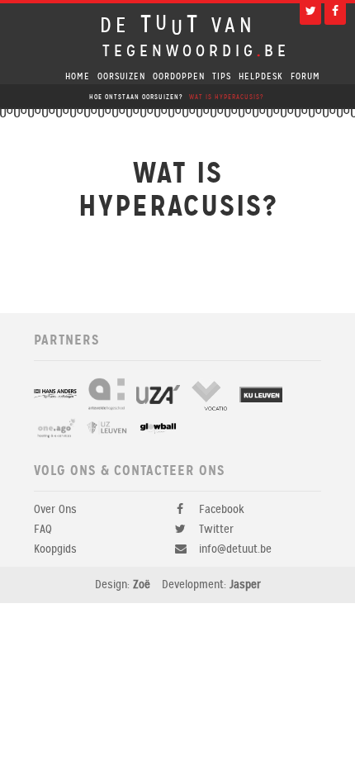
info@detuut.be (235, 549)
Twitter (216, 529)
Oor (179, 76)
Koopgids (55, 549)
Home (77, 76)
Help (261, 76)
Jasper (245, 585)
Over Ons (55, 509)
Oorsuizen (121, 76)
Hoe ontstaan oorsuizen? (135, 97)
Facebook (221, 509)
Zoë (141, 585)
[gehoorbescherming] (55, 394)
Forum (305, 76)
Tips (221, 76)
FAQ (43, 529)
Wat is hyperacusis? (226, 97)
